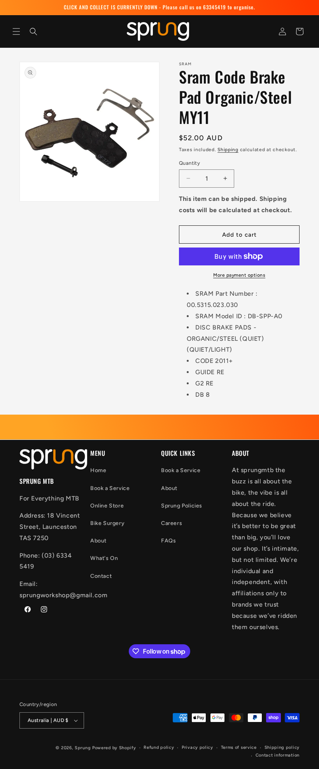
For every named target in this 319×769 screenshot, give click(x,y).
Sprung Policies (181, 505)
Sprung (83, 747)
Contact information (278, 755)
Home (98, 470)
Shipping (227, 149)
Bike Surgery (107, 523)
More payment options (239, 275)
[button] (16, 31)
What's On (104, 558)
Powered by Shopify (114, 747)
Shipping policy (282, 747)
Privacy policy (197, 747)
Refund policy (159, 747)
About (98, 540)
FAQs (168, 540)
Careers (171, 523)
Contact (101, 576)
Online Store (107, 505)
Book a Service (110, 488)
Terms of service (239, 747)
